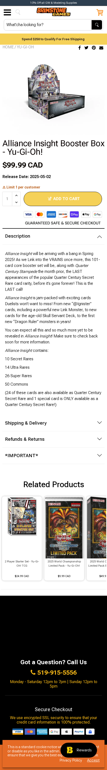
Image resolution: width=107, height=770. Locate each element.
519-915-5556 (57, 672)
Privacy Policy (71, 760)
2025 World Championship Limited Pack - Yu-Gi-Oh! (64, 563)
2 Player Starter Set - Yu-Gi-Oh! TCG (22, 563)
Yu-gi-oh (25, 47)
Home (8, 47)
